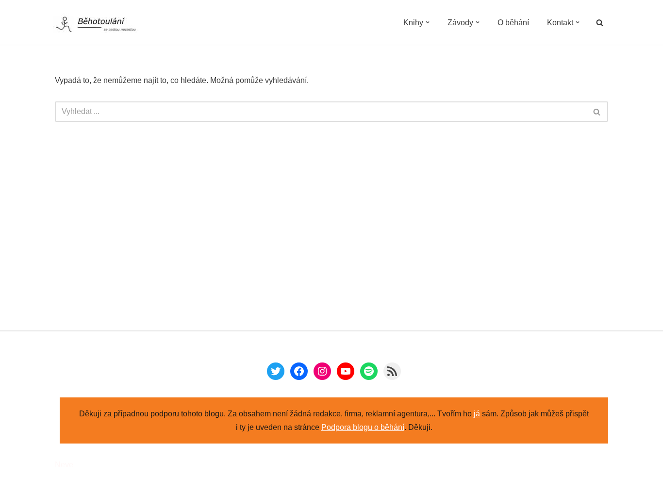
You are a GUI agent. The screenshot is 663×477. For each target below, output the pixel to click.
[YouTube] (345, 371)
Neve (64, 465)
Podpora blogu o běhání (362, 427)
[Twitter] (275, 371)
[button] (428, 22)
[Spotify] (369, 371)
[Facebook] (299, 371)
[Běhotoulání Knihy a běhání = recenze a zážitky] (101, 25)
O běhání (513, 22)
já (477, 414)
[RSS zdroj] (392, 371)
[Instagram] (322, 371)
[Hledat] (599, 22)
